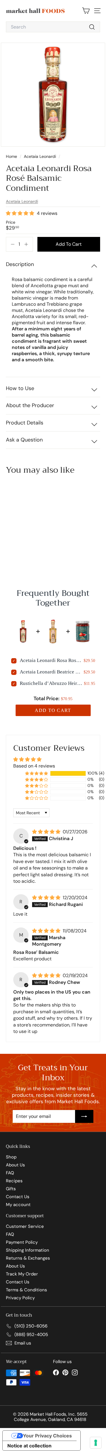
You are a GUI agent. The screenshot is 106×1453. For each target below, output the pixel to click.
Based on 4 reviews (34, 766)
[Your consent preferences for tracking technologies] (95, 1442)
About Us (15, 1165)
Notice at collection (29, 1446)
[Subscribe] (84, 1116)
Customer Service (25, 1226)
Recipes (14, 1180)
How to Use (20, 388)
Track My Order (22, 1274)
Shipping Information (27, 1250)
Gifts (11, 1188)
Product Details (24, 422)
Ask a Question (24, 439)
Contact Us (17, 1196)
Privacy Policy (20, 1297)
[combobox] (53, 26)
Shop (11, 1157)
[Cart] (86, 10)
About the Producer (30, 405)
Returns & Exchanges (28, 1258)
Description (20, 264)
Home (12, 156)
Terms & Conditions (26, 1290)
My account (18, 1204)
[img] (47, 832)
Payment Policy (22, 1242)
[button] (20, 213)
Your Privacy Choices (47, 1436)
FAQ (10, 1173)
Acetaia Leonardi (40, 156)
